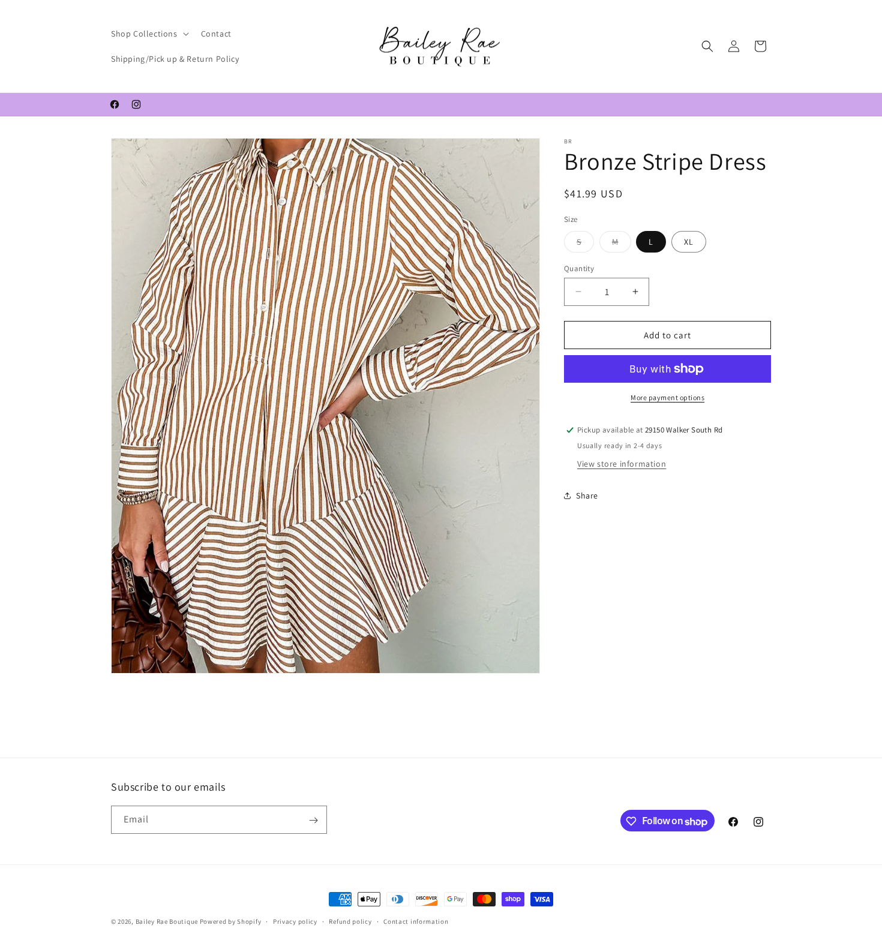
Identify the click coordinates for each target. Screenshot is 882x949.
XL (689, 241)
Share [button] (587, 495)
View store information (621, 463)
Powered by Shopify (231, 921)
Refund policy (350, 921)
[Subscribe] (313, 820)
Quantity (579, 268)
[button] (149, 33)
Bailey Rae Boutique (167, 921)
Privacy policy (295, 921)
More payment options (667, 397)
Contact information (415, 921)
